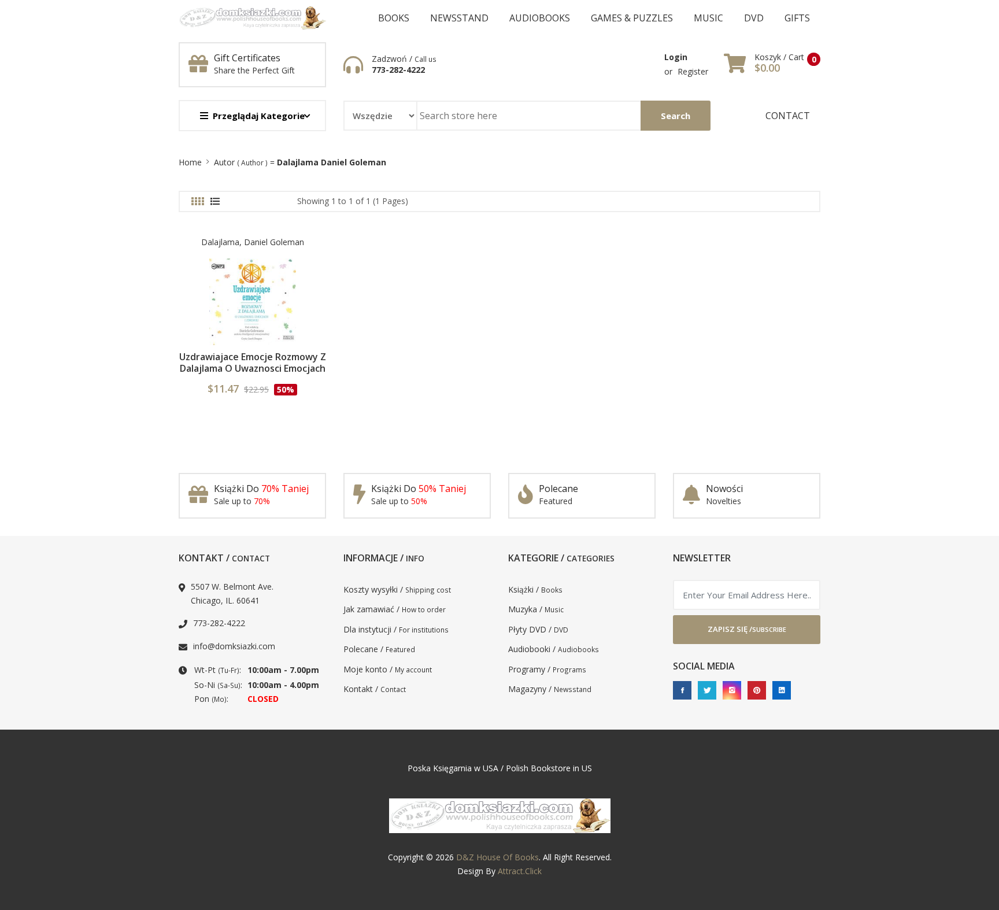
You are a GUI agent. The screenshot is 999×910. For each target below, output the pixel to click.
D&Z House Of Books (497, 857)
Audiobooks (539, 18)
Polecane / (379, 648)
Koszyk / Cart (779, 57)
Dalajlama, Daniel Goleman (252, 241)
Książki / (535, 589)
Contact (787, 115)
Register (693, 71)
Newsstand (459, 18)
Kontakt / (374, 688)
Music (708, 18)
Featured (555, 500)
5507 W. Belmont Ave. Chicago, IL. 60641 (232, 593)
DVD (754, 18)
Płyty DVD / (538, 629)
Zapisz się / (747, 629)
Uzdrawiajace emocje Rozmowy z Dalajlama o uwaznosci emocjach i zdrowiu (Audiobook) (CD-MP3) (252, 368)
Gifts (797, 18)
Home (190, 162)
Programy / (547, 669)
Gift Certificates (247, 58)
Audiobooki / (553, 648)
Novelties (723, 500)
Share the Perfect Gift (254, 70)
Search (675, 115)
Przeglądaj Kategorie (259, 115)
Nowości (724, 488)
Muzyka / (536, 609)
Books (393, 18)
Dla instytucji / (396, 629)
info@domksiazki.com (234, 646)
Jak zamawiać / (394, 609)
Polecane (558, 488)
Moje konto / (387, 669)
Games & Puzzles (632, 18)
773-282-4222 (398, 70)
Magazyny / (549, 688)
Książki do (261, 488)
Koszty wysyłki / (397, 589)
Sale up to (242, 500)
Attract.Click (520, 870)
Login (675, 56)
